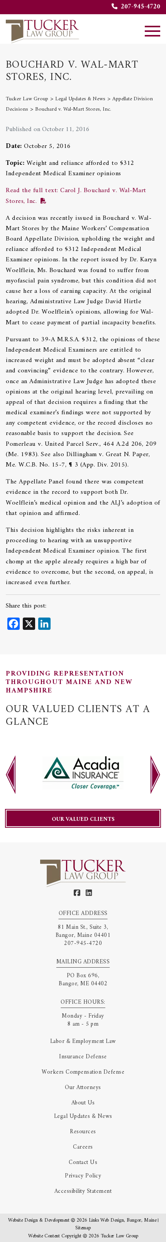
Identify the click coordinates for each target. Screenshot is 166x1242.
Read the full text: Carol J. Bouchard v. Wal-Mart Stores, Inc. (76, 196)
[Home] (42, 31)
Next (155, 774)
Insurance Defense (83, 1057)
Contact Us (83, 1163)
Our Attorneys (83, 1088)
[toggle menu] (152, 31)
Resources (83, 1132)
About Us (83, 1103)
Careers (83, 1147)
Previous (10, 774)
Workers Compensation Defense (83, 1072)
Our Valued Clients (83, 819)
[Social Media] (77, 893)
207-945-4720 (139, 7)
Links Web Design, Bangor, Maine (123, 1220)
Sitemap (83, 1228)
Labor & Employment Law (83, 1041)
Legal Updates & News (83, 1116)
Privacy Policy (83, 1176)
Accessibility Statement (83, 1191)
